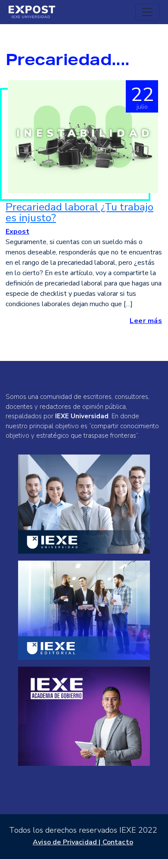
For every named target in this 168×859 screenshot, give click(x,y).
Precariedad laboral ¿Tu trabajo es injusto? (79, 212)
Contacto (118, 842)
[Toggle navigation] (147, 12)
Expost (17, 231)
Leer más (146, 321)
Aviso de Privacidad (65, 842)
